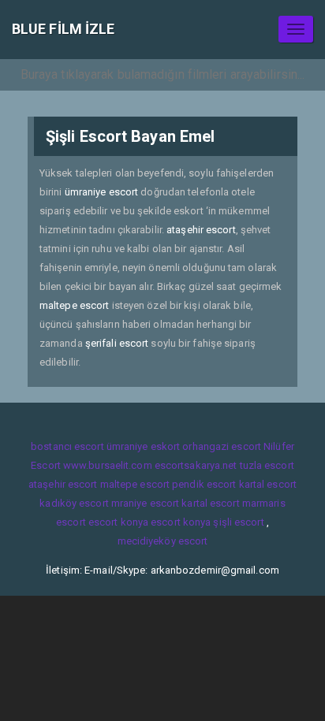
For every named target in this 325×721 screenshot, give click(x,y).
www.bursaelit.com (107, 465)
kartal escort (268, 484)
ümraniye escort (102, 192)
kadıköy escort (73, 503)
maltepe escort (74, 305)
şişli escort (238, 522)
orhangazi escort (221, 446)
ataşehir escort (201, 230)
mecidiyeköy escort (163, 541)
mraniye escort (145, 503)
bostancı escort (67, 446)
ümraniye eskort (143, 446)
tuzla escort (267, 465)
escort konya (118, 522)
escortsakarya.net (196, 465)
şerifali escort (117, 343)
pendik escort (204, 484)
